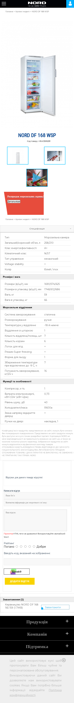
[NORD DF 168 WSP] (17, 156)
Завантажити (53, 607)
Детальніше (14, 201)
